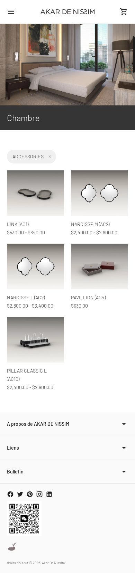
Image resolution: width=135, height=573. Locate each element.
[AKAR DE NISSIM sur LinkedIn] (49, 494)
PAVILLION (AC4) (88, 297)
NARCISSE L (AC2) (26, 297)
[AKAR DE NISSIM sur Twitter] (20, 494)
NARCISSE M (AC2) (90, 224)
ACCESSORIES (28, 156)
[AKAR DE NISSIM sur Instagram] (39, 494)
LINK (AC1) (17, 224)
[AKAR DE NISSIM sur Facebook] (10, 494)
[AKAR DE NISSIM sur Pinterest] (29, 494)
